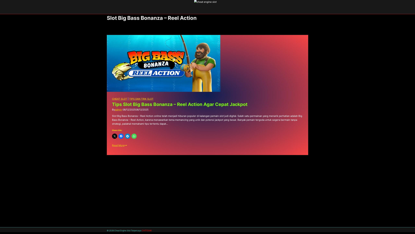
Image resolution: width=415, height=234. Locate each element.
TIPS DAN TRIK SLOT (141, 98)
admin (118, 109)
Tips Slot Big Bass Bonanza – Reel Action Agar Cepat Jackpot (180, 104)
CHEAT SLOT (119, 98)
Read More (119, 145)
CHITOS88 (147, 230)
